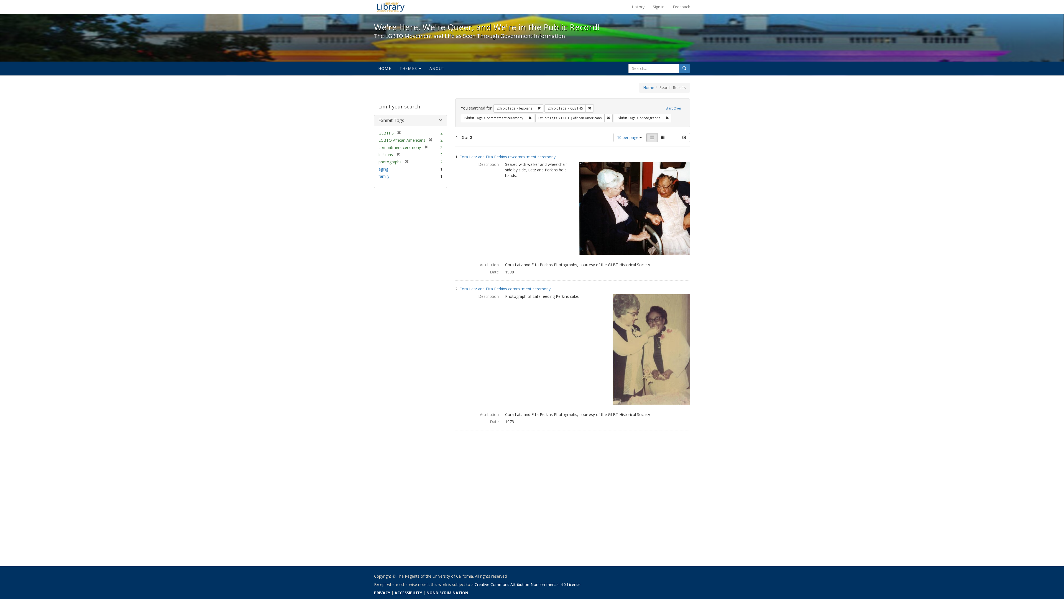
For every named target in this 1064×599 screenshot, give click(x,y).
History (638, 6)
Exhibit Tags (391, 120)
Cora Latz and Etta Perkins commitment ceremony (505, 288)
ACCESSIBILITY (408, 592)
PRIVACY (382, 592)
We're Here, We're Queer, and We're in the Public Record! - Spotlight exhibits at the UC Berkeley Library (390, 7)
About (437, 68)
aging (383, 169)
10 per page (628, 137)
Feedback (681, 6)
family (383, 176)
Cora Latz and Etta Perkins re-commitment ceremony (507, 156)
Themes (409, 68)
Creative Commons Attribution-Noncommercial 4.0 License (527, 584)
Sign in (658, 6)
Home (384, 68)
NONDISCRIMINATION (447, 592)
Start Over (673, 108)
